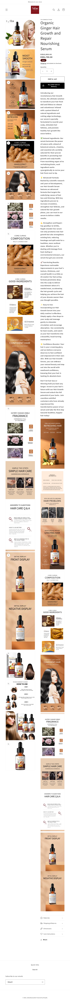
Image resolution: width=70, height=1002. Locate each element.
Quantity (43, 67)
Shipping (43, 63)
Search (35, 970)
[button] (6, 9)
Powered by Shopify (41, 997)
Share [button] (45, 940)
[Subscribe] (42, 982)
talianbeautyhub (31, 997)
